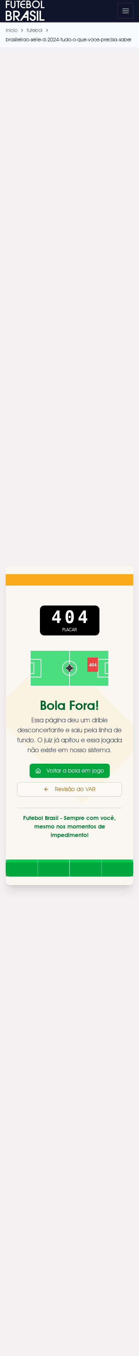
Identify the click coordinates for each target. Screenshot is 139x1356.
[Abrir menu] (125, 11)
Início (11, 30)
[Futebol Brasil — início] (29, 10)
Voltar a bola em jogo (75, 770)
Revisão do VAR (75, 789)
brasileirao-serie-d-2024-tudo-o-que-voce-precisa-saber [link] (69, 39)
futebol (34, 30)
